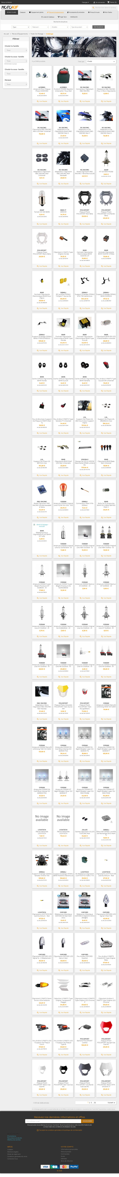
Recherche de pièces (60, 22)
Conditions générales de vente (17, 1156)
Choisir (101, 61)
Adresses (64, 1158)
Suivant (112, 1103)
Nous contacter (6, 2)
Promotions (11, 1136)
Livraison (10, 1149)
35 (95, 1103)
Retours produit (66, 1152)
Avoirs (63, 1156)
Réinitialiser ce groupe (11, 63)
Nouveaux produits (14, 1138)
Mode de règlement (14, 1154)
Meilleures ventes (14, 1140)
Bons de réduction (67, 1161)
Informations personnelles (69, 1149)
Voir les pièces (98, 27)
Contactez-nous (12, 1159)
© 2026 (59, 1171)
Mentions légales (12, 1152)
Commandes (65, 1154)
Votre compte (67, 1147)
